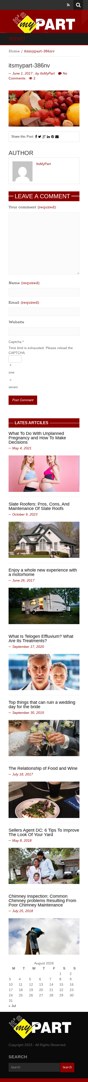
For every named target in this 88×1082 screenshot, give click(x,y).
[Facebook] (36, 137)
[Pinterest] (52, 137)
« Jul (12, 1006)
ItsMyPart (47, 73)
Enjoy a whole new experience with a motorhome (43, 572)
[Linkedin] (48, 137)
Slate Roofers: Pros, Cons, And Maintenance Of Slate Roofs (39, 506)
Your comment (32, 207)
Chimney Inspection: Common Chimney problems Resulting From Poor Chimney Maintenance (42, 900)
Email (24, 302)
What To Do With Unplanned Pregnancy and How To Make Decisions (37, 438)
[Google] (44, 137)
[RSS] (68, 5)
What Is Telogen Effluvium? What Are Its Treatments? (41, 638)
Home (14, 51)
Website (16, 322)
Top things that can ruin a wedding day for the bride (42, 704)
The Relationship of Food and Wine (43, 768)
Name (24, 283)
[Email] (57, 137)
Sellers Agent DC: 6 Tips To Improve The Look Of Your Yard (44, 832)
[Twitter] (39, 137)
